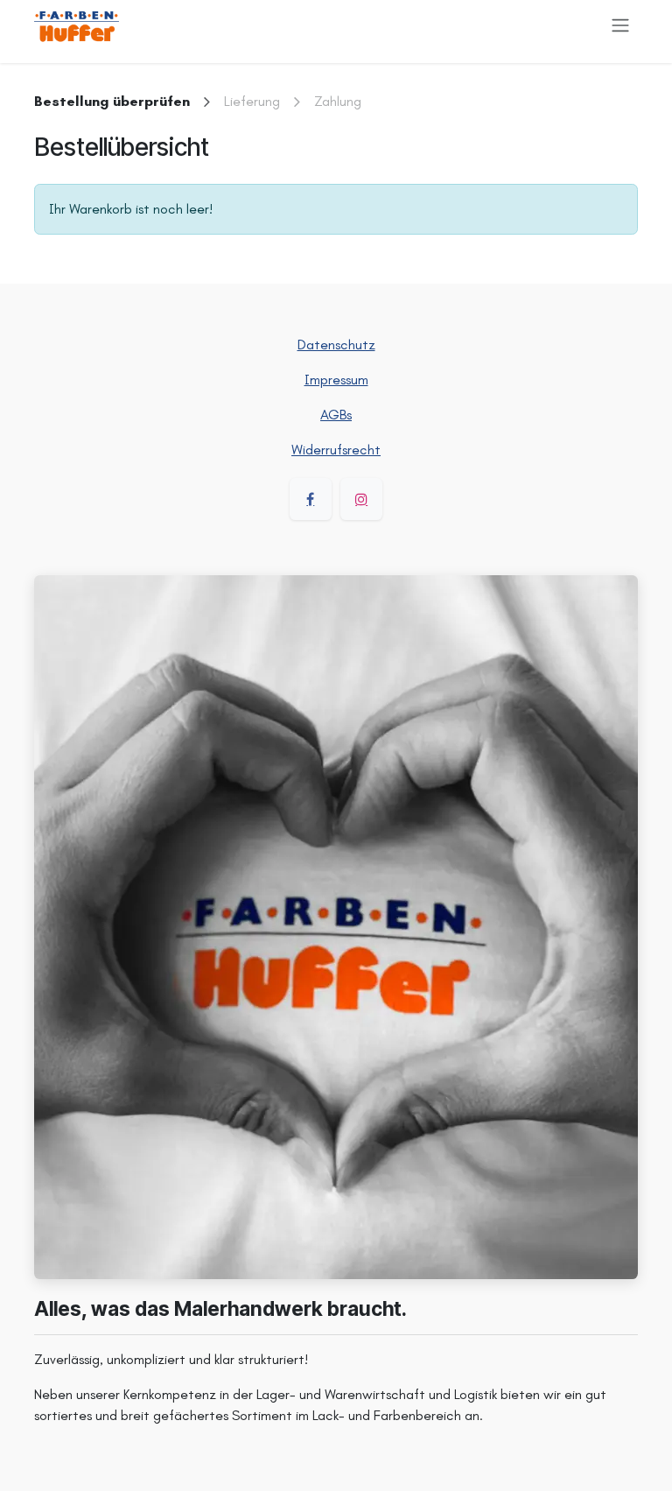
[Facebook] (311, 499)
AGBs (336, 414)
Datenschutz (336, 344)
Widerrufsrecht (336, 449)
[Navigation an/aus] (620, 25)
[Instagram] (361, 499)
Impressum (336, 379)
